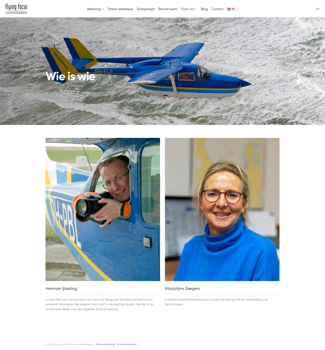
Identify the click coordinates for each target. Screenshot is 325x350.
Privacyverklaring (105, 344)
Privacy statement (127, 344)
